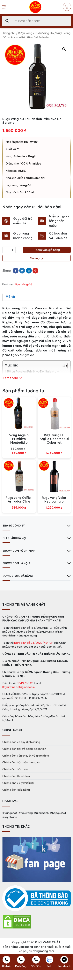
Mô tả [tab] (10, 297)
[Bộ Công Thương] (36, 898)
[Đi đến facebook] (15, 270)
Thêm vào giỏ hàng (47, 250)
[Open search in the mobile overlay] (36, 21)
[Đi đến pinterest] (35, 270)
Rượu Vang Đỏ (44, 33)
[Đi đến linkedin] (29, 270)
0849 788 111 (25, 683)
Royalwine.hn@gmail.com (18, 687)
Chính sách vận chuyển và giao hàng (25, 755)
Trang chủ (9, 33)
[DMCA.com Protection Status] (17, 921)
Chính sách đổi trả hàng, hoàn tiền (24, 749)
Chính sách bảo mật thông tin (21, 762)
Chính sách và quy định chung (21, 742)
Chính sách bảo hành (15, 769)
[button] (64, 49)
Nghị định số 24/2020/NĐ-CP (33, 642)
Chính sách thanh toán (16, 776)
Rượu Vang (25, 33)
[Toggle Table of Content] (62, 366)
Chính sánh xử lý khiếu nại (18, 783)
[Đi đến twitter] (22, 270)
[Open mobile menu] (4, 7)
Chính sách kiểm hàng (16, 789)
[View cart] (67, 7)
